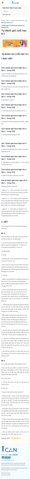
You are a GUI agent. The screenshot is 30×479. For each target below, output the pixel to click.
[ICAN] (15, 448)
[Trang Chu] (15, 2)
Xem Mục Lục (6, 14)
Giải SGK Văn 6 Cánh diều (17, 20)
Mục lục (6, 11)
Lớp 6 (7, 20)
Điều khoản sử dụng (5, 473)
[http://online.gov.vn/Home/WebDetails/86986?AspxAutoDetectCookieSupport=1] (15, 457)
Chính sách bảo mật (5, 475)
